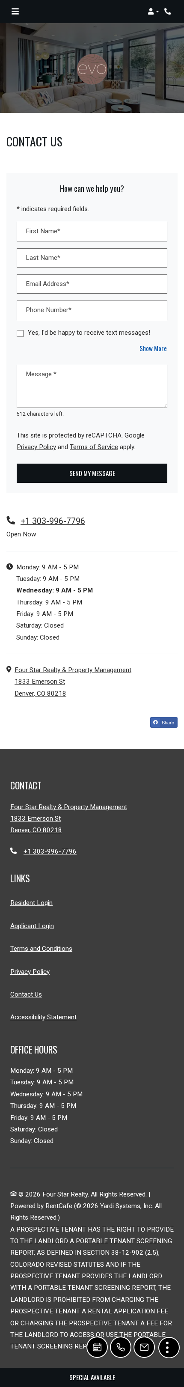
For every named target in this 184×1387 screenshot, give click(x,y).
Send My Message (92, 473)
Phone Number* (48, 310)
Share (167, 722)
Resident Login (31, 903)
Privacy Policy (36, 447)
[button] (153, 11)
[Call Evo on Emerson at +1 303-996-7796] (168, 11)
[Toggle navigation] (15, 11)
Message (41, 374)
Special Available (92, 1377)
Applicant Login (32, 926)
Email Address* (47, 284)
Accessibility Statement (43, 1017)
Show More (153, 348)
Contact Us (26, 994)
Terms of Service (94, 447)
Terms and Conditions (41, 948)
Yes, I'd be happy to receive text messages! (89, 332)
